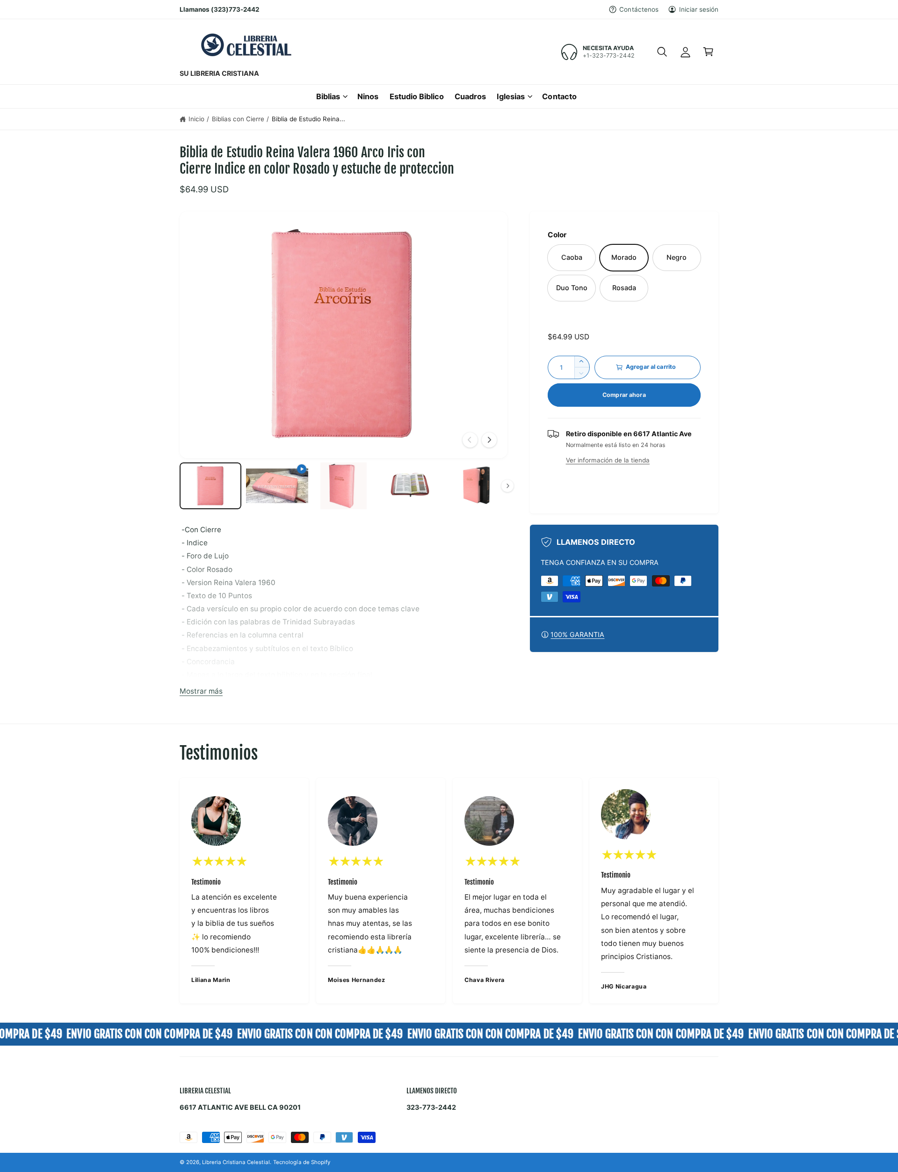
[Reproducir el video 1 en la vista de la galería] (277, 485)
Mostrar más (201, 691)
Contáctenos (638, 9)
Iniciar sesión (698, 9)
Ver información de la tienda (608, 460)
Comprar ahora (624, 394)
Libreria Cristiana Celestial (235, 1162)
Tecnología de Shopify (301, 1162)
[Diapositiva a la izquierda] (470, 439)
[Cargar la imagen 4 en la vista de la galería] (476, 485)
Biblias (328, 96)
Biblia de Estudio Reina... (308, 119)
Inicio (196, 119)
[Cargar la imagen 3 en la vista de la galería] (410, 485)
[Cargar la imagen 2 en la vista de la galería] (343, 485)
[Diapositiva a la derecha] (489, 439)
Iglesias (511, 96)
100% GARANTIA (577, 634)
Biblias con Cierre (238, 119)
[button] (662, 52)
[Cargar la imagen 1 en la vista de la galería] (210, 485)
